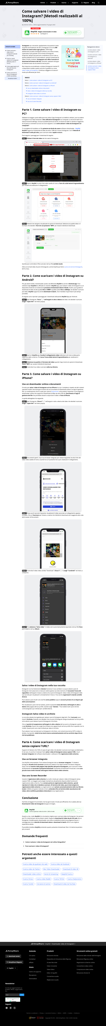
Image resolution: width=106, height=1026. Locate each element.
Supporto (75, 3)
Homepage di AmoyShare (37, 944)
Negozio (86, 3)
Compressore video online (85, 969)
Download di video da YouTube (64, 884)
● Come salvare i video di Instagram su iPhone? (94, 62)
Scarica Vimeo (28, 879)
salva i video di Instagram (30, 70)
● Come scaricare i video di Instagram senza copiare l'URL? (94, 68)
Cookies (70, 1013)
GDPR (64, 1013)
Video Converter (52, 966)
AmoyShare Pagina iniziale (12, 951)
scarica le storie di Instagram (73, 267)
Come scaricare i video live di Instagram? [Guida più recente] (12, 53)
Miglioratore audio (53, 980)
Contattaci (32, 959)
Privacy (42, 1013)
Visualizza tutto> (12, 78)
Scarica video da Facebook (60, 864)
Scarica (64, 3)
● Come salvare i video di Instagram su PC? (94, 51)
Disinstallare (33, 979)
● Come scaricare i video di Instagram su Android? (94, 56)
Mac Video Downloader (51, 869)
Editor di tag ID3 (52, 973)
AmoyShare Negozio (15, 962)
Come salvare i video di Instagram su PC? (40, 80)
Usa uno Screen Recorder (34, 101)
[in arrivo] (6, 1008)
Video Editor (51, 969)
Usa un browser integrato (34, 99)
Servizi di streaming (51, 874)
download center (14, 956)
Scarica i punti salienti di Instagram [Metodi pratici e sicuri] (12, 61)
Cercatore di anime (43, 884)
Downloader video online (32, 874)
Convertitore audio (53, 976)
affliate (31, 962)
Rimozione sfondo (52, 955)
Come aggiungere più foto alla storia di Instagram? (13, 68)
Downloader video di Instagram (63, 944)
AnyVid (77, 128)
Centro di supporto (35, 972)
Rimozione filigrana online (85, 959)
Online (42, 3)
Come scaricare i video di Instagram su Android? (42, 83)
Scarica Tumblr (28, 884)
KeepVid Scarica (67, 874)
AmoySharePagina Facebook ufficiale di (10, 1008)
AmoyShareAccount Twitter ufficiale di (14, 1008)
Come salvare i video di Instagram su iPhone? (42, 85)
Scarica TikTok (59, 879)
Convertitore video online (85, 966)
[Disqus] (53, 914)
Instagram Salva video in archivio (36, 93)
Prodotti (53, 3)
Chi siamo (32, 955)
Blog (93, 3)
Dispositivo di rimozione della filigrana (59, 959)
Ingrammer (55, 391)
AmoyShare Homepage (12, 3)
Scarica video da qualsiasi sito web (35, 864)
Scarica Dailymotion (74, 879)
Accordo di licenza (51, 1013)
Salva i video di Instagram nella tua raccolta (39, 91)
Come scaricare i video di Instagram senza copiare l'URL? (45, 96)
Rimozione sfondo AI (83, 973)
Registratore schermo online (86, 962)
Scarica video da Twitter (31, 869)
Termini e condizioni (32, 1013)
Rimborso (77, 1013)
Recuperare (32, 975)
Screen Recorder (52, 962)
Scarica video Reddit (43, 879)
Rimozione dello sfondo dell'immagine (89, 955)
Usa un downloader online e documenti (38, 88)
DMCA (59, 1013)
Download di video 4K (70, 869)
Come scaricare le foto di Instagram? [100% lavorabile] (12, 74)
